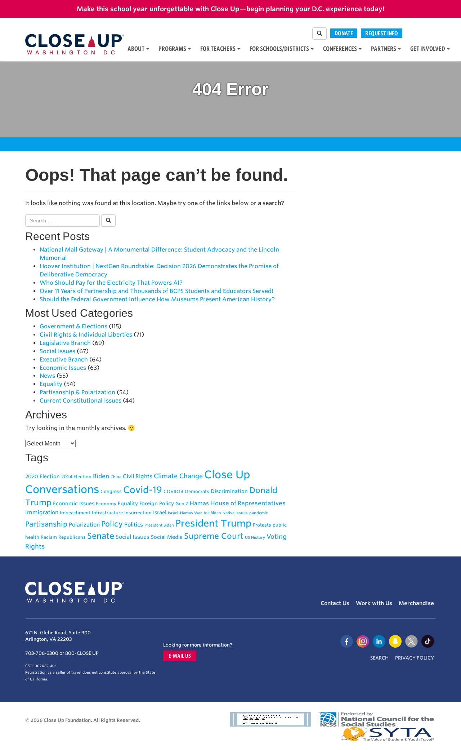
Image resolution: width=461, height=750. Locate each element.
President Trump (213, 523)
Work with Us (374, 603)
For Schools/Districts (280, 48)
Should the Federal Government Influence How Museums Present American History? (157, 299)
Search (379, 658)
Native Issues (235, 513)
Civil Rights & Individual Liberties (86, 334)
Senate (100, 536)
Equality (51, 384)
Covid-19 (142, 489)
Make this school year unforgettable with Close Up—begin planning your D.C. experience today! (231, 9)
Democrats (197, 491)
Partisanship (46, 524)
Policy (112, 523)
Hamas (199, 503)
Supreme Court (213, 536)
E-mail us (180, 656)
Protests (262, 525)
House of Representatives (248, 503)
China (116, 477)
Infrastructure (107, 512)
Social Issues (57, 351)
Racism (49, 537)
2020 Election (42, 476)
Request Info (381, 33)
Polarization (84, 524)
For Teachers (218, 48)
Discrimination (229, 491)
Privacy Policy (414, 658)
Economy (106, 503)
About (136, 48)
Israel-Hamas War (185, 513)
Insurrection (138, 512)
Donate (344, 33)
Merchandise (416, 603)
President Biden (159, 525)
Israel (159, 512)
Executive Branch (64, 359)
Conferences (340, 48)
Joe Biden (212, 513)
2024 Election (76, 476)
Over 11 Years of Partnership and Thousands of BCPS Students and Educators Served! (156, 291)
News (47, 375)
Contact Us (335, 603)
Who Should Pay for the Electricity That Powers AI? (111, 282)
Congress (111, 491)
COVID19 (173, 491)
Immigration (41, 512)
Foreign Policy (156, 503)
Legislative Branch (65, 343)
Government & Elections (73, 326)
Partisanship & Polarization (77, 392)
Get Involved (428, 48)
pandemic (258, 513)
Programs (172, 48)
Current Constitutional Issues (80, 400)
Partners (384, 48)
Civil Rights (137, 476)
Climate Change (178, 476)
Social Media (167, 537)
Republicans (72, 537)
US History (255, 537)
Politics (133, 524)
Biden (101, 476)
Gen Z (181, 503)
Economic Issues (63, 367)
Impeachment (75, 512)
